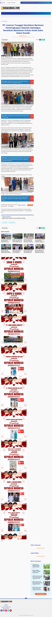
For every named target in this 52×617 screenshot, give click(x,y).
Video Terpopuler (36, 545)
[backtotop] (26, 599)
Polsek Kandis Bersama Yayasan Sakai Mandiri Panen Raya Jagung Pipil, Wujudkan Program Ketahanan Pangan (15, 198)
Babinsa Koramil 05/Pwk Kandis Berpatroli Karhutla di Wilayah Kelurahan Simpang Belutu (37, 2)
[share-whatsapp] (44, 40)
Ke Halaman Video (40, 548)
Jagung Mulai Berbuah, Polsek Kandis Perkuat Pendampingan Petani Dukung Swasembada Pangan (37, 565)
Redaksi (6, 604)
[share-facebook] (40, 40)
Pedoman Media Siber (6, 607)
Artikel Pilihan (35, 553)
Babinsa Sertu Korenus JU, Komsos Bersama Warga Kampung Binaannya (37, 577)
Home (3, 2)
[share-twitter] (42, 40)
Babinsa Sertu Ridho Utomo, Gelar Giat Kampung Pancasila (37, 588)
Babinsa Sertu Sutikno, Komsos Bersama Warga (13, 218)
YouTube (11, 612)
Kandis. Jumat (12, 222)
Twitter (9, 612)
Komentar (5, 228)
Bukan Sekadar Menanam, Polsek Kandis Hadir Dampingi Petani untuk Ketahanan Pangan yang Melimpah (36, 571)
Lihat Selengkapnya (40, 593)
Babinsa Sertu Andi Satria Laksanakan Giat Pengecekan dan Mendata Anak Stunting (37, 583)
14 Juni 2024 (4, 222)
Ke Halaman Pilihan (40, 556)
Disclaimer (6, 605)
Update (30, 205)
